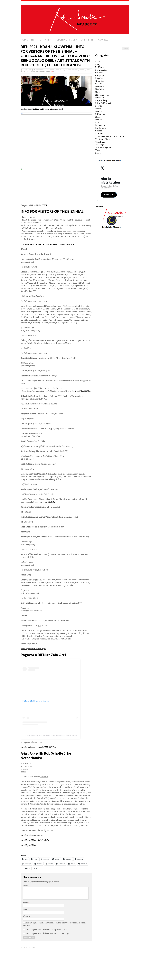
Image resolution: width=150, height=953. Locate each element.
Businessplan (41, 70)
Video (48, 72)
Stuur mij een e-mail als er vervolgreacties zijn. (46, 929)
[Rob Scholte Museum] (75, 19)
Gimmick (99, 81)
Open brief (88, 40)
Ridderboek (40, 72)
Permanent (45, 40)
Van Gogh (99, 144)
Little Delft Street (103, 103)
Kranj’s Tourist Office (83, 391)
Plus (23, 72)
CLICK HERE (49, 502)
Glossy (98, 84)
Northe (98, 119)
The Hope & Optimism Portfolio (109, 136)
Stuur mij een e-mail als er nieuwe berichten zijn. (47, 933)
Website (26, 916)
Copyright (60, 70)
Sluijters (99, 133)
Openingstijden (67, 40)
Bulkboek (99, 67)
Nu (33, 40)
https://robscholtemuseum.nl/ (32, 835)
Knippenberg (101, 100)
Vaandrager (100, 142)
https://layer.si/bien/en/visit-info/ (33, 648)
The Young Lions (102, 139)
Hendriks (99, 89)
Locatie (82, 70)
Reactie (26, 885)
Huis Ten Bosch (102, 95)
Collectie (51, 70)
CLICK (44, 205)
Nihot (97, 117)
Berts (97, 61)
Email (25, 909)
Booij (97, 64)
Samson (98, 131)
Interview (74, 70)
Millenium (100, 114)
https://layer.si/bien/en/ (29, 845)
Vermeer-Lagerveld (104, 147)
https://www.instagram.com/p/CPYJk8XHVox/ (38, 747)
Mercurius (100, 111)
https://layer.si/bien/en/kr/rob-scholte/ (35, 840)
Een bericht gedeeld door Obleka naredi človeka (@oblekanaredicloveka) (50, 735)
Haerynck (99, 86)
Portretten (30, 72)
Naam (25, 902)
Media (88, 70)
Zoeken (125, 49)
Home (24, 40)
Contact (104, 40)
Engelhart (99, 78)
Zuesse (98, 153)
